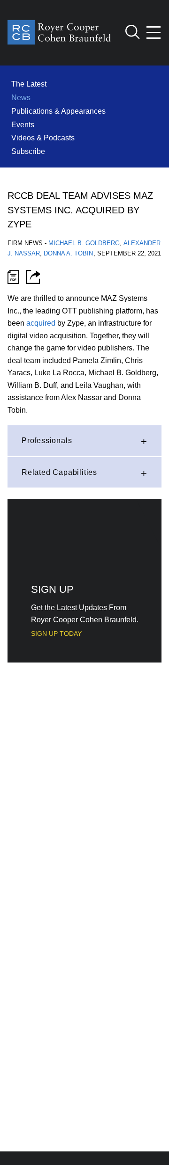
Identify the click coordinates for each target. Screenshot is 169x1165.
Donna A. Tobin (68, 253)
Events (22, 124)
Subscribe (28, 151)
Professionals (47, 440)
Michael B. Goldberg (84, 243)
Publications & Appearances (58, 111)
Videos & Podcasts (43, 137)
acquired (40, 323)
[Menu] (154, 32)
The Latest (28, 84)
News (21, 97)
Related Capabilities (59, 472)
